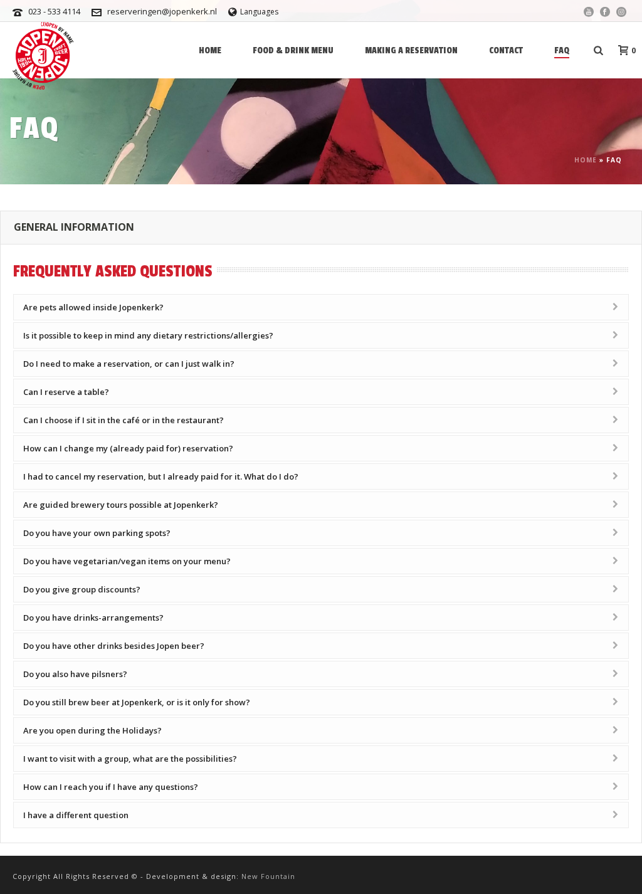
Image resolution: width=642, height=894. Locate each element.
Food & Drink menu (293, 50)
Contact (506, 50)
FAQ (561, 50)
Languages (259, 11)
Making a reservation (411, 50)
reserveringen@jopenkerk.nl (162, 11)
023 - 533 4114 (54, 11)
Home (585, 159)
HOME (210, 50)
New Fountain (268, 876)
